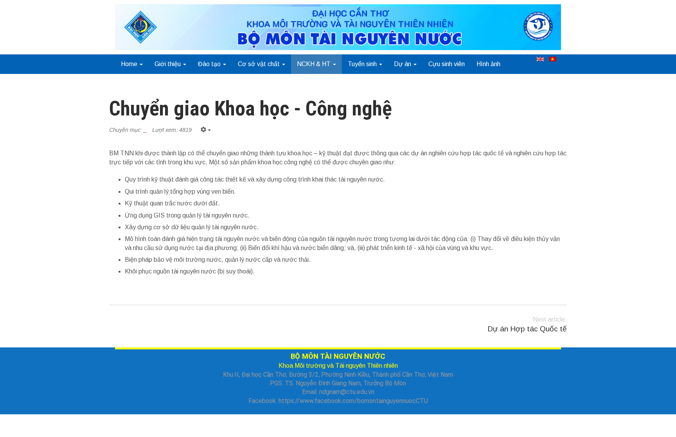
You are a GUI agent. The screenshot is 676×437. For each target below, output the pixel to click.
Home (130, 64)
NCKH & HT (314, 64)
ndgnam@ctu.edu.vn (346, 392)
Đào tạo (210, 64)
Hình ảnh (488, 64)
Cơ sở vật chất (259, 64)
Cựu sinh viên (446, 64)
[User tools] (206, 130)
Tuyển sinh (363, 64)
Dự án (403, 64)
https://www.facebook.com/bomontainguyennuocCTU (353, 401)
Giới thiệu (168, 64)
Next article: (527, 324)
